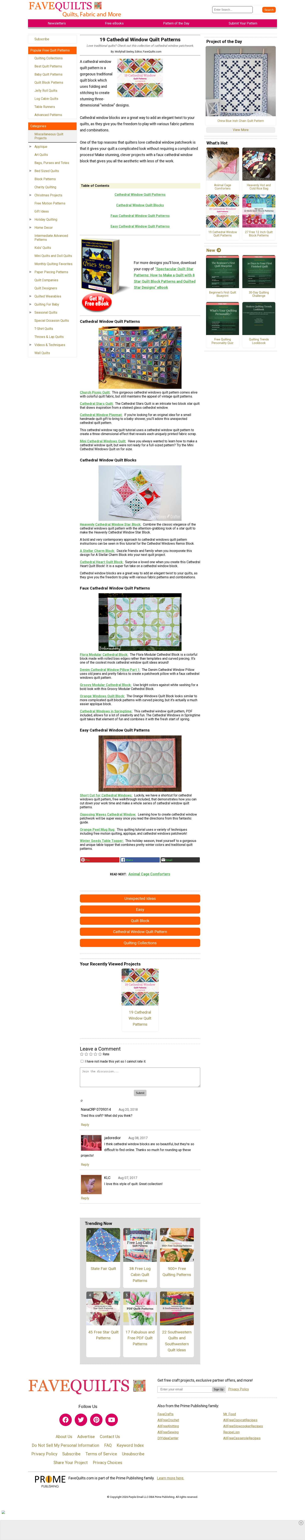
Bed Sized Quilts (46, 171)
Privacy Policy (44, 1453)
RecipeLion (231, 1432)
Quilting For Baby (46, 304)
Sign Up (218, 1389)
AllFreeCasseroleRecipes (242, 1438)
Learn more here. (170, 1478)
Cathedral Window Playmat (101, 415)
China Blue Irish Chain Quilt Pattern (240, 121)
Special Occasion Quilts (51, 321)
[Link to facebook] (65, 1420)
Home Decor (43, 228)
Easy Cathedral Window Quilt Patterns (140, 226)
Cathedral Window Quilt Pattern (140, 931)
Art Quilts (41, 155)
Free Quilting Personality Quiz (222, 341)
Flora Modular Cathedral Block (103, 655)
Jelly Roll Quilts (45, 91)
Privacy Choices (107, 1462)
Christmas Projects (48, 195)
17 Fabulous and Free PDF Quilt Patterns (140, 1338)
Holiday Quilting (45, 219)
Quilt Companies (46, 280)
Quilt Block (140, 920)
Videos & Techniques (49, 345)
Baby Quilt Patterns (48, 74)
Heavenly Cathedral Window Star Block (110, 524)
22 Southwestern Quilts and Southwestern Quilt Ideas (177, 1341)
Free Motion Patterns (49, 203)
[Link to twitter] (81, 1420)
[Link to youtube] (111, 1420)
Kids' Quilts (42, 248)
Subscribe (41, 39)
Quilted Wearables (47, 296)
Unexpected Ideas (140, 898)
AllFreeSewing (168, 1432)
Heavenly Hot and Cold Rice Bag (259, 187)
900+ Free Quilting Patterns (176, 1271)
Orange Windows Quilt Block (102, 696)
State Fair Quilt (103, 1268)
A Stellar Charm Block (97, 551)
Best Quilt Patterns (48, 66)
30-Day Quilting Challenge (259, 294)
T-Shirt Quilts (43, 329)
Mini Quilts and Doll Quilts (53, 256)
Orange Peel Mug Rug (97, 830)
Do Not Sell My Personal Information (65, 1445)
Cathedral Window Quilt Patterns (140, 195)
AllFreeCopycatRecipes (240, 1420)
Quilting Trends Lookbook (259, 341)
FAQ (108, 1445)
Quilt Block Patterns (48, 82)
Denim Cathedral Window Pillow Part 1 (109, 670)
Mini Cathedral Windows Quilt (102, 441)
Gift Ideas (41, 211)
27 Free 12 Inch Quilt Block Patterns (259, 234)
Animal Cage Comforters (149, 874)
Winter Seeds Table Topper (101, 841)
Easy (140, 909)
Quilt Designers (45, 288)
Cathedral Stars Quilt (96, 404)
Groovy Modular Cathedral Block (105, 685)
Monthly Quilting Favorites (53, 264)
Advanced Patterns (48, 115)
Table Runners (44, 107)
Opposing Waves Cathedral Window (107, 814)
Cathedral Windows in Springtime (106, 711)
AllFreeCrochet (168, 1420)
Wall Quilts (42, 353)
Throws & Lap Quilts (49, 337)
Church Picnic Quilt (95, 392)
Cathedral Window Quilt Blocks (140, 205)
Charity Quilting (45, 187)
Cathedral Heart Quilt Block (101, 562)
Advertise (86, 1436)
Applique (40, 147)
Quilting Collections (48, 58)
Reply (85, 1125)
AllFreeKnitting (168, 1426)
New (210, 250)
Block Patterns (45, 179)
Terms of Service (101, 1453)
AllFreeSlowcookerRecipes (243, 1426)
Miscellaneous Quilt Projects (48, 136)
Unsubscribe (133, 1453)
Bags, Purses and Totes (51, 163)
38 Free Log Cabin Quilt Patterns (140, 1274)
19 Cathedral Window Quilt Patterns (140, 1018)
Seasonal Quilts (45, 312)
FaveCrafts (165, 1414)
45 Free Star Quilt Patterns (103, 1335)
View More (241, 130)
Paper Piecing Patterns (51, 272)
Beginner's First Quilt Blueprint (222, 294)
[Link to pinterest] (96, 1420)
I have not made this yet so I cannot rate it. (115, 1061)
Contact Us (110, 1436)
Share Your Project (71, 1462)
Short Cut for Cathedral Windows (106, 795)
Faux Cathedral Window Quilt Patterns (140, 216)
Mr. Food (229, 1414)
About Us (64, 1436)
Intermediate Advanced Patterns (51, 238)
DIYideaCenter (167, 1438)
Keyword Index (130, 1445)
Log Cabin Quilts (46, 99)
